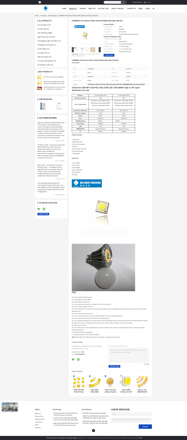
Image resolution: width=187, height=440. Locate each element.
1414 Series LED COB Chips (112, 337)
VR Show (83, 8)
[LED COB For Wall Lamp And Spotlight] (39, 77)
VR (153, 8)
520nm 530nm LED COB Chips (83, 337)
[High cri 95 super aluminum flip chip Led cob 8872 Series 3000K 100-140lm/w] (110, 381)
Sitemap (38, 427)
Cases (147, 8)
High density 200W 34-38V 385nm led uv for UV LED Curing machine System (66, 424)
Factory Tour (103, 8)
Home (64, 8)
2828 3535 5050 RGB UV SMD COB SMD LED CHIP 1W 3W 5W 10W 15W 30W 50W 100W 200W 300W (95, 423)
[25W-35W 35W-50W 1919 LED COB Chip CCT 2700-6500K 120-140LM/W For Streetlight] (39, 88)
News (140, 8)
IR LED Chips (41, 49)
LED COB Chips (52, 15)
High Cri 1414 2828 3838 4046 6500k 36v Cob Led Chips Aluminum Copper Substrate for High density (142, 391)
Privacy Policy (50, 438)
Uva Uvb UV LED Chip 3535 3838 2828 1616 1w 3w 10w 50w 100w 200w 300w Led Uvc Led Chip (66, 419)
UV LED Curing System (45, 61)
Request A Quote (137, 2)
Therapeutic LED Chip (44, 45)
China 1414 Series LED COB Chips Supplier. (66, 438)
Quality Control (117, 8)
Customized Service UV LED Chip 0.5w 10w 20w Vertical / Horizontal (66, 414)
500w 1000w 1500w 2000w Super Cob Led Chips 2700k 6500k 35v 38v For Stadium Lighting (94, 391)
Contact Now (109, 55)
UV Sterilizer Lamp (43, 65)
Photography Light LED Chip (47, 41)
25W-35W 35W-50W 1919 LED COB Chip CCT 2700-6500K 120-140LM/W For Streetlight (54, 89)
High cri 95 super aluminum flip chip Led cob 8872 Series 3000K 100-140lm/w (110, 391)
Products (73, 8)
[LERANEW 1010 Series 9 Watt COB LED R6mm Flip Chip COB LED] (85, 35)
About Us (92, 8)
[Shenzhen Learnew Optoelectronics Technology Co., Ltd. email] (39, 209)
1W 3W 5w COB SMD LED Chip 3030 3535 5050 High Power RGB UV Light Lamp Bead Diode (95, 417)
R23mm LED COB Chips (98, 337)
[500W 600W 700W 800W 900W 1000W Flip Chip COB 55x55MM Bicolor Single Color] (39, 82)
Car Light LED (42, 53)
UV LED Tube (42, 29)
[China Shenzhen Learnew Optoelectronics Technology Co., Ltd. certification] (43, 106)
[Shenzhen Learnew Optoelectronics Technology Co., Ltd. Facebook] (39, 2)
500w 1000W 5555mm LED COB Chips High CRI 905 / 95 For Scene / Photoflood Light (126, 391)
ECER (140, 438)
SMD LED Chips (42, 57)
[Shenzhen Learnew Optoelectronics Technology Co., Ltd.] (45, 8)
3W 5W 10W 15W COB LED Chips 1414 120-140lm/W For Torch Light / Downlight (79, 391)
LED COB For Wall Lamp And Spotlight (54, 77)
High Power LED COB (44, 37)
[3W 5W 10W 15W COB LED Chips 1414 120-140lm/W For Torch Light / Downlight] (79, 381)
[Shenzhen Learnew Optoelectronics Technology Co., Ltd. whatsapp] (45, 209)
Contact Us (131, 8)
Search (124, 2)
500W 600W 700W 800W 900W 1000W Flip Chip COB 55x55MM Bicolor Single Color (54, 83)
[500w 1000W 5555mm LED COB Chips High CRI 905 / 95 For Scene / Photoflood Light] (126, 381)
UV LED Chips (42, 25)
